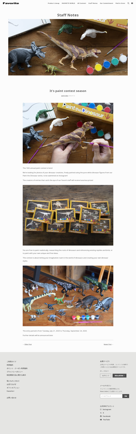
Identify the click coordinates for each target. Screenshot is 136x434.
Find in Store (120, 3)
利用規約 (10, 365)
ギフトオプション (13, 388)
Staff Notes (93, 3)
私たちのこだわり (13, 381)
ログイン (105, 376)
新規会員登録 (119, 376)
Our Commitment (106, 3)
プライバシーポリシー (15, 372)
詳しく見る (103, 371)
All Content (81, 3)
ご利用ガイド (11, 361)
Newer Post (108, 344)
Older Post (28, 344)
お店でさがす (11, 384)
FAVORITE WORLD (68, 3)
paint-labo (64, 96)
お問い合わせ (11, 398)
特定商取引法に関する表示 (16, 375)
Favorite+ (10, 391)
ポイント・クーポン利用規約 (17, 368)
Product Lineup (53, 3)
